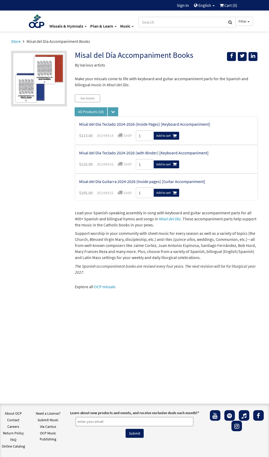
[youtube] (215, 415)
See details (87, 98)
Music (125, 26)
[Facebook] (258, 415)
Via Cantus (48, 426)
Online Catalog (13, 446)
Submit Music (48, 420)
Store (16, 41)
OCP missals (105, 286)
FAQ (13, 439)
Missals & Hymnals (66, 26)
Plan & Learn (102, 26)
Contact (13, 420)
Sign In (183, 5)
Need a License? (48, 413)
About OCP (13, 413)
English (205, 5)
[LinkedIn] (253, 56)
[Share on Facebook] (231, 56)
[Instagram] (236, 426)
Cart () (230, 5)
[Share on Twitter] (242, 56)
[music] (244, 415)
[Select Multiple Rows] (113, 111)
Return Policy (13, 433)
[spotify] (229, 415)
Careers (13, 426)
